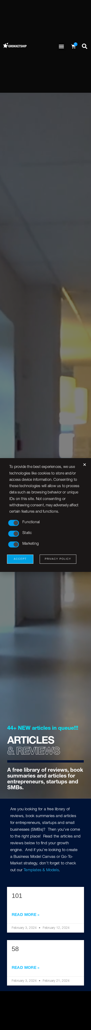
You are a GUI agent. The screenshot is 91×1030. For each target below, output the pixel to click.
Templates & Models (41, 870)
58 (15, 948)
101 (17, 895)
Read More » (25, 915)
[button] (61, 46)
